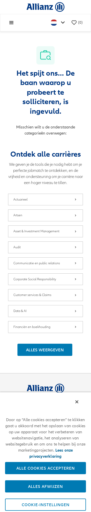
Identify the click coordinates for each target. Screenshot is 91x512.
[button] (44, 350)
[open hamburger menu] (11, 23)
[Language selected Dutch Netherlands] (59, 22)
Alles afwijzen (45, 486)
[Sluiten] (76, 401)
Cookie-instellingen (46, 504)
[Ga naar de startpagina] (45, 6)
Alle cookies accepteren (45, 468)
